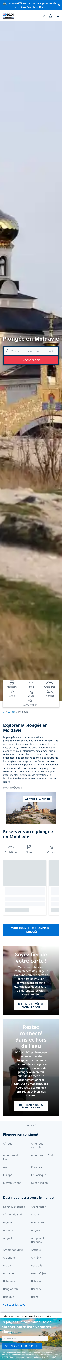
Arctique (36, 1250)
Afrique (7, 1143)
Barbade (36, 1289)
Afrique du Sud (12, 1214)
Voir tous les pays (14, 1304)
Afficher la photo (37, 799)
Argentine (9, 1257)
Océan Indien (39, 1182)
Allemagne (37, 1222)
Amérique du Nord (11, 1157)
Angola (35, 1230)
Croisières (11, 852)
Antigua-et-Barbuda (38, 1240)
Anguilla (8, 1238)
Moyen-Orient (12, 1182)
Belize (34, 1297)
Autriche (8, 1273)
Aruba (7, 1265)
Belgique (8, 1297)
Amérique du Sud (42, 1155)
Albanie (35, 1214)
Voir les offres (36, 7)
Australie (36, 1265)
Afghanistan (38, 1206)
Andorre (8, 1230)
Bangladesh (10, 1289)
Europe (12, 711)
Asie (5, 1167)
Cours (51, 852)
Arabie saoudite (13, 1250)
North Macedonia (14, 1206)
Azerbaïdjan (38, 1273)
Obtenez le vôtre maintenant (31, 1005)
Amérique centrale (37, 1145)
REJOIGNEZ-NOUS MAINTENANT (31, 1106)
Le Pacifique (38, 1175)
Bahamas (9, 1281)
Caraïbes (36, 1167)
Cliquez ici (13, 1357)
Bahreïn (36, 1281)
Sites (29, 852)
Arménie (36, 1257)
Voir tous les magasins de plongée (31, 930)
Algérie (7, 1222)
